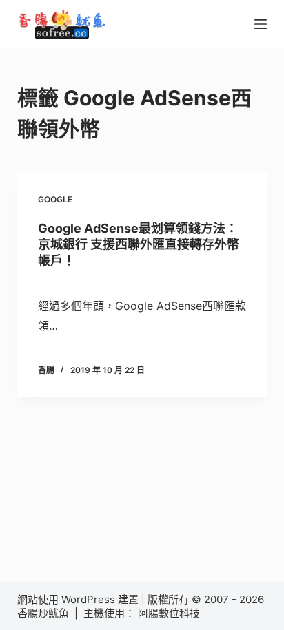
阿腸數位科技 (170, 613)
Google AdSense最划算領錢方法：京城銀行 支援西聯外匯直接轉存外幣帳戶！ (138, 244)
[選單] (260, 24)
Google (55, 199)
